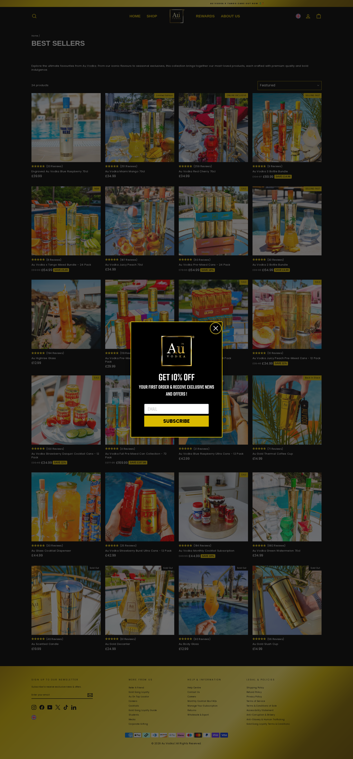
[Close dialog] (216, 328)
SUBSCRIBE (176, 421)
